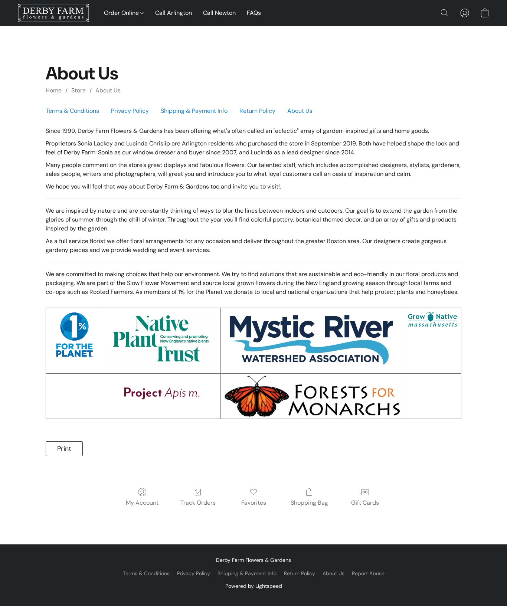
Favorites (253, 503)
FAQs (254, 13)
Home (54, 90)
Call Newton (219, 13)
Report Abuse (368, 573)
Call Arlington (173, 13)
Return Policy (257, 111)
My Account (142, 503)
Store (78, 90)
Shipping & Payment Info (194, 111)
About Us (108, 90)
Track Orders (198, 503)
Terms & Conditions (72, 111)
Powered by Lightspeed (253, 586)
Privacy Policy (130, 111)
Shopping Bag (309, 503)
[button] (53, 13)
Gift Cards (365, 503)
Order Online (122, 13)
